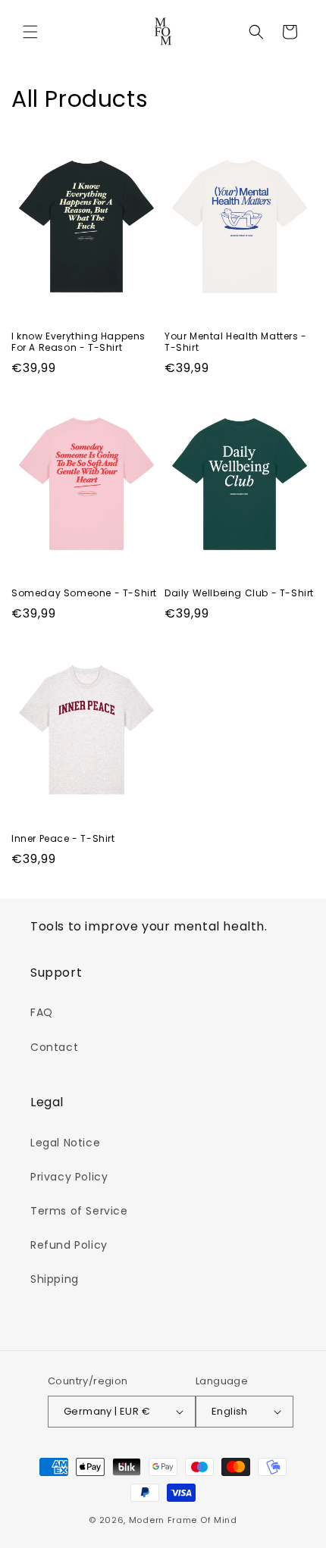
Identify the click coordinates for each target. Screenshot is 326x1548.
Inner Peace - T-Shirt (63, 839)
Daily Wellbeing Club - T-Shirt (239, 593)
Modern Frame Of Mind (183, 1520)
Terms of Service (79, 1210)
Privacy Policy (69, 1176)
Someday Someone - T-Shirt (84, 593)
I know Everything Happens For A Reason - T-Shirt (78, 342)
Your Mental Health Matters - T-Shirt (236, 342)
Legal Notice (65, 1142)
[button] (30, 31)
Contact (54, 1047)
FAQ (41, 1012)
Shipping (54, 1279)
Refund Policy (69, 1244)
